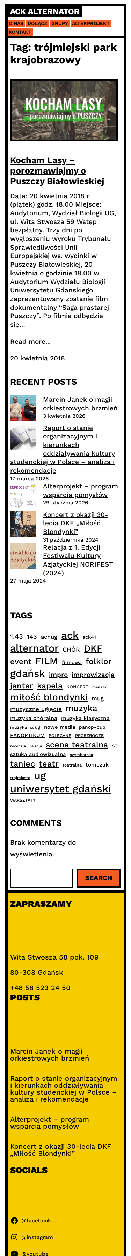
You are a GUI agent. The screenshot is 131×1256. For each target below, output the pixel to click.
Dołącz (38, 23)
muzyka (81, 708)
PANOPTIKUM (27, 735)
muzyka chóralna (33, 718)
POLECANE (60, 735)
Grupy (59, 23)
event (20, 661)
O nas (16, 23)
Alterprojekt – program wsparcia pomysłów (80, 490)
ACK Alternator (45, 12)
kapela (50, 685)
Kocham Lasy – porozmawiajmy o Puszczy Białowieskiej (57, 170)
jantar (21, 685)
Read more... (30, 341)
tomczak (97, 764)
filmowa (72, 662)
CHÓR (71, 649)
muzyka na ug (25, 727)
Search (98, 878)
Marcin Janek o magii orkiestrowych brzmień (80, 403)
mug (98, 698)
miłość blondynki (49, 697)
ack (70, 635)
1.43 (16, 636)
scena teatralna (77, 745)
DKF (93, 648)
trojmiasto (20, 778)
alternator (34, 648)
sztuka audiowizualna (38, 754)
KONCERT (77, 686)
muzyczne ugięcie (36, 708)
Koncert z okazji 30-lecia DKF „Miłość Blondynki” (75, 523)
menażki (100, 687)
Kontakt (20, 32)
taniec (22, 764)
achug (49, 637)
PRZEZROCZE (89, 735)
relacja (36, 746)
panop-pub (92, 727)
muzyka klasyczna (85, 718)
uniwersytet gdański (60, 789)
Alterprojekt (91, 23)
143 (32, 636)
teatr (49, 764)
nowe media (59, 727)
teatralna (72, 765)
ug (40, 775)
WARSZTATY (22, 800)
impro (58, 675)
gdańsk (27, 673)
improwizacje (93, 675)
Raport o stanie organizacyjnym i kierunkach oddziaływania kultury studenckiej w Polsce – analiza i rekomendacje (62, 449)
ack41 (89, 637)
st (114, 745)
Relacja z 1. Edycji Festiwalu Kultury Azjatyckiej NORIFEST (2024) (78, 560)
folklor (99, 661)
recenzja (18, 746)
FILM (46, 661)
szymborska (81, 755)
